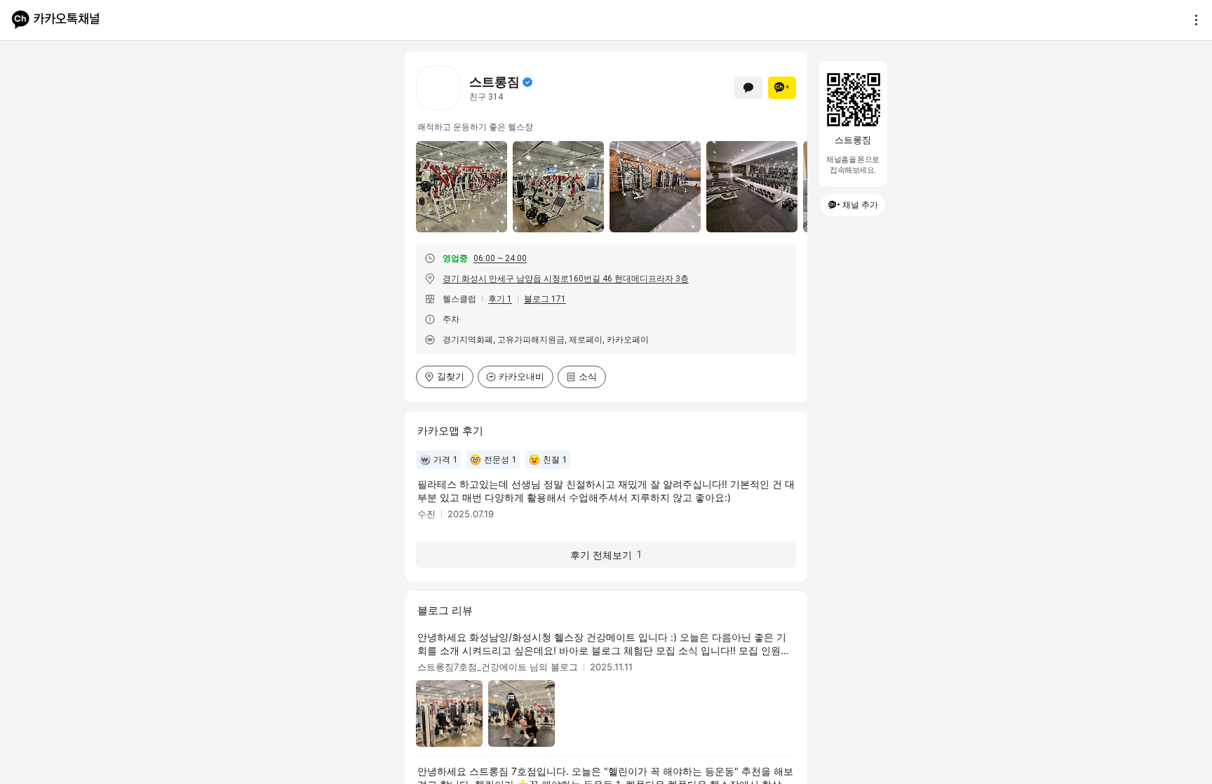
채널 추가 (860, 204)
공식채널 (527, 82)
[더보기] (1192, 19)
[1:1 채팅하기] (748, 88)
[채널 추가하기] (782, 88)
